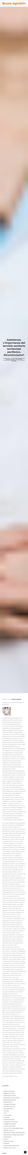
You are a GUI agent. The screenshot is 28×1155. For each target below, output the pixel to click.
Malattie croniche (9, 1130)
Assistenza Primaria (9, 1093)
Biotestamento (8, 1102)
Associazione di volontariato (11, 1097)
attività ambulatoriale (10, 1100)
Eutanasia (6, 1117)
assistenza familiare (9, 1091)
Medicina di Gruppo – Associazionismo (14, 1132)
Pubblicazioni (7, 1137)
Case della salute (10, 359)
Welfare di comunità (9, 1148)
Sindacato (6, 1143)
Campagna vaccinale (9, 1104)
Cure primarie (18, 359)
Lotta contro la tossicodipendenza (13, 1128)
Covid (5, 1113)
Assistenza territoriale (19, 358)
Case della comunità (9, 1106)
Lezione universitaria (9, 1126)
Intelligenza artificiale (10, 1124)
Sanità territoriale (8, 1141)
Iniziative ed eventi (9, 1119)
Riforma (6, 1139)
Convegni (6, 1111)
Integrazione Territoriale (10, 360)
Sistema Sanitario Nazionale (11, 1145)
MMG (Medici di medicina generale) (14, 1134)
